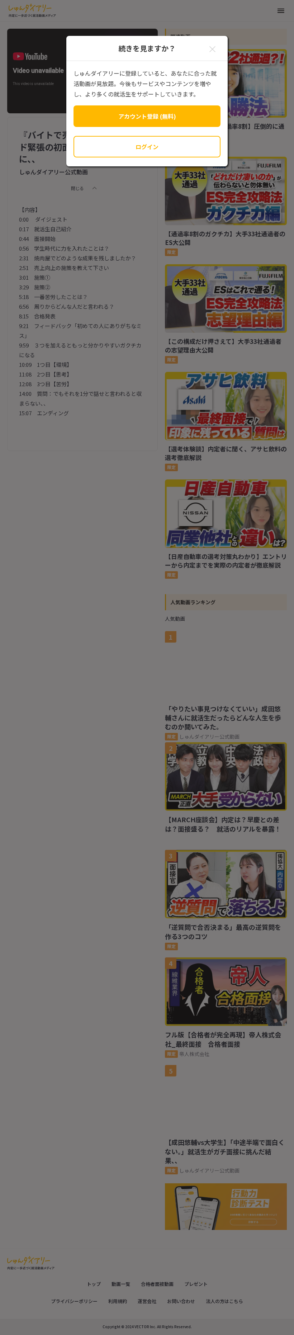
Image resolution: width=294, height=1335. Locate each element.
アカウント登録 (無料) (147, 116)
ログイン (147, 146)
